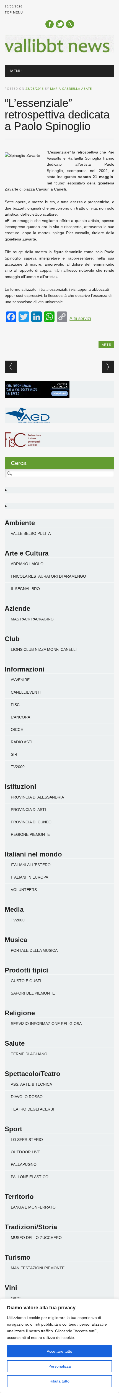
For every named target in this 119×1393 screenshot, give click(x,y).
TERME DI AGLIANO (29, 1054)
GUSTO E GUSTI (26, 981)
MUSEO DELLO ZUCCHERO (36, 1237)
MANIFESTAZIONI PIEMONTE (37, 1268)
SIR (14, 754)
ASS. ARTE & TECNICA (31, 1084)
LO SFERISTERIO (27, 1139)
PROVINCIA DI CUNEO (31, 822)
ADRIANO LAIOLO (27, 564)
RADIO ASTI (21, 742)
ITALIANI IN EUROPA (29, 877)
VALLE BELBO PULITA (31, 533)
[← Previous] (11, 367)
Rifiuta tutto (59, 1381)
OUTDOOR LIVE (25, 1152)
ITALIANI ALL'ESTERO (31, 865)
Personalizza (59, 1366)
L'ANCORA (20, 717)
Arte (106, 344)
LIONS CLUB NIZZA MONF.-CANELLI (44, 649)
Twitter (60, 24)
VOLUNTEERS (24, 889)
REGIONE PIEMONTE (30, 834)
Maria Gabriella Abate (71, 88)
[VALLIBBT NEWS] (59, 51)
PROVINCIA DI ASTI (28, 809)
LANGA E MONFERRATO (33, 1207)
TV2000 (18, 767)
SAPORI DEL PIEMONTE (33, 993)
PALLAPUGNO (24, 1164)
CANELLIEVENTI (26, 692)
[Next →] (108, 367)
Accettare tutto (59, 1351)
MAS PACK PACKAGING (32, 619)
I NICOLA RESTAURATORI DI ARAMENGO (48, 576)
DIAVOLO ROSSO (27, 1097)
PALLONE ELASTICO (29, 1177)
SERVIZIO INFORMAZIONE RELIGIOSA (46, 1023)
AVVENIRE (20, 680)
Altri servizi (80, 318)
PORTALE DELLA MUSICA (34, 950)
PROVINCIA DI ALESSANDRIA (37, 797)
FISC (15, 704)
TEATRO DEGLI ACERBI (32, 1109)
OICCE (17, 729)
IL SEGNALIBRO (25, 588)
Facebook (49, 24)
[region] (59, 1346)
